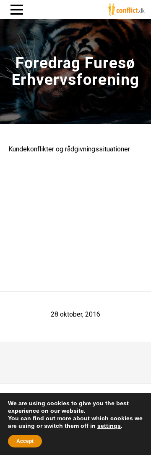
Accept (25, 441)
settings (109, 425)
